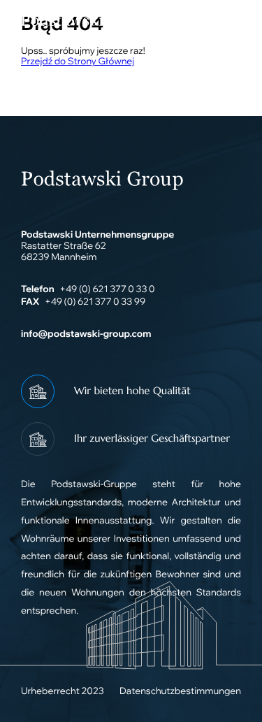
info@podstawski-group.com (86, 334)
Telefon (37, 289)
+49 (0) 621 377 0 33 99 (95, 302)
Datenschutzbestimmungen (180, 691)
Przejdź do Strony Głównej (77, 61)
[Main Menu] (223, 20)
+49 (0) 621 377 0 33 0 (106, 289)
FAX (30, 302)
